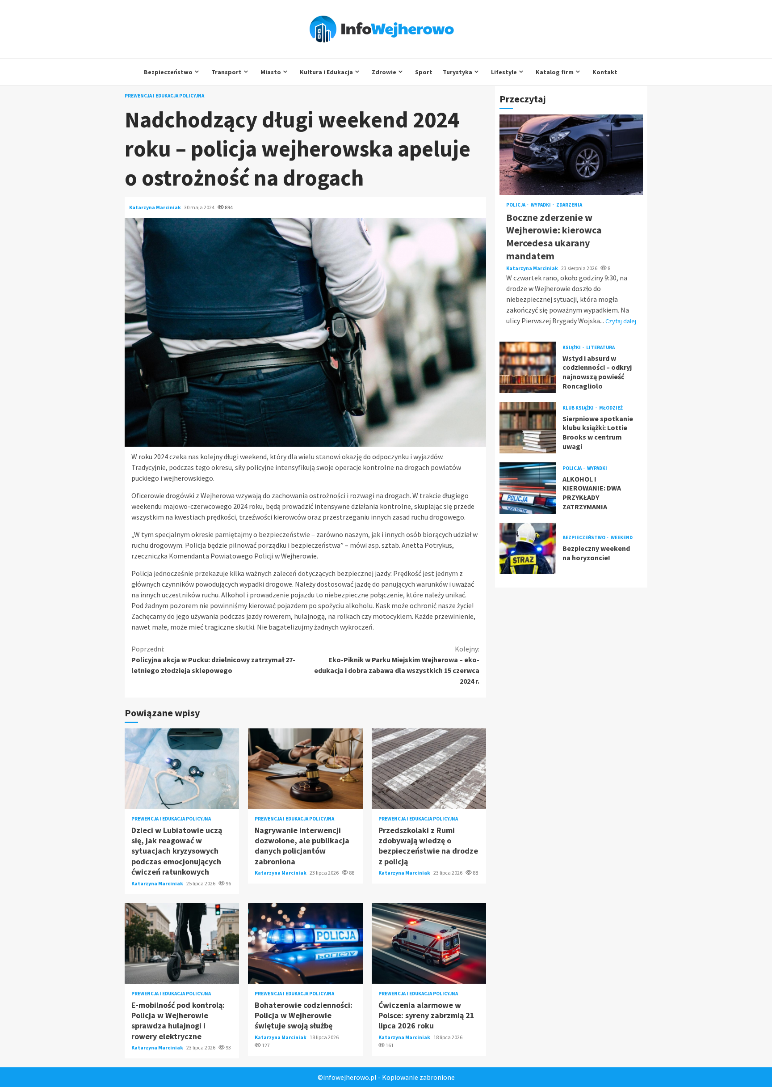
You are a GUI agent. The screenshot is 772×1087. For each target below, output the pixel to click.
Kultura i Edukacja (326, 72)
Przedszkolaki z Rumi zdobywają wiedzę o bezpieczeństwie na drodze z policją (429, 768)
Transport (226, 72)
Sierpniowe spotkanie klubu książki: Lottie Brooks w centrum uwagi (527, 427)
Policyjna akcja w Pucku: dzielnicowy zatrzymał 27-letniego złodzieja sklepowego (213, 659)
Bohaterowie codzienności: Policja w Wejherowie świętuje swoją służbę (305, 943)
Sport (423, 72)
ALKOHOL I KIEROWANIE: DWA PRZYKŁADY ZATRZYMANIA (527, 488)
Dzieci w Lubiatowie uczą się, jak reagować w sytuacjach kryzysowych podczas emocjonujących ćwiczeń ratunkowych (182, 768)
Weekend (622, 537)
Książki (572, 347)
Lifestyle (504, 72)
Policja (516, 205)
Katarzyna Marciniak (155, 207)
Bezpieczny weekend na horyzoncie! (527, 548)
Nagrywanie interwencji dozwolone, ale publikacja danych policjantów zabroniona (305, 768)
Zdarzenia (569, 205)
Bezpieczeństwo (168, 72)
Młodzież (611, 407)
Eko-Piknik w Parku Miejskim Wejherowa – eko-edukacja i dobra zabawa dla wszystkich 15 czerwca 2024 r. (396, 664)
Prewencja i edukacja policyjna (164, 95)
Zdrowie (384, 72)
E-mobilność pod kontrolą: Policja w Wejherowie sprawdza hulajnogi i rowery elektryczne (182, 943)
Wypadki (541, 205)
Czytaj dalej (620, 321)
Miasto (270, 72)
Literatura (600, 347)
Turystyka (457, 72)
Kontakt (604, 72)
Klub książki (578, 407)
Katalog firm (555, 72)
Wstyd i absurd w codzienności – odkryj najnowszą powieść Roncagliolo (527, 367)
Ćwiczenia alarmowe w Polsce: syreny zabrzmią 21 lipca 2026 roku (429, 943)
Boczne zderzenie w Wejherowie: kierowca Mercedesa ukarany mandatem (571, 154)
